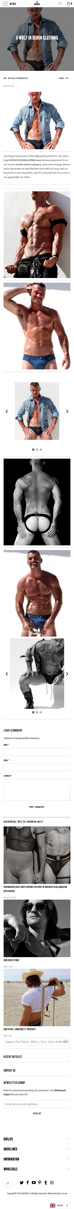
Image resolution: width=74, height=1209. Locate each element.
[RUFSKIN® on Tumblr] (46, 1182)
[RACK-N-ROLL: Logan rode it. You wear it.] (37, 997)
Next (67, 78)
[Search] (61, 3)
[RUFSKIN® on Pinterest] (40, 1182)
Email (6, 760)
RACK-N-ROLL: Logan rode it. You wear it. (20, 1029)
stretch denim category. (29, 164)
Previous (61, 78)
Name (6, 745)
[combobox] (59, 1205)
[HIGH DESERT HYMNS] (37, 928)
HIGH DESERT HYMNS (11, 960)
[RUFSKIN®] (37, 3)
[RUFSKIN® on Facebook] (28, 1182)
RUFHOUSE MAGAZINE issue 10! (27, 160)
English (60, 1205)
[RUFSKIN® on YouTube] (33, 1182)
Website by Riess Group (57, 1193)
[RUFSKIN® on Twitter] (21, 1182)
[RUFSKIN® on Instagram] (52, 1182)
